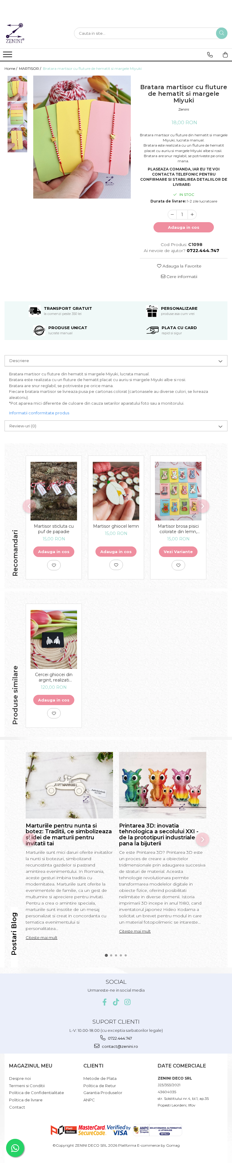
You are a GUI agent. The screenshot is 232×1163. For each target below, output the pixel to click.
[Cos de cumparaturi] (225, 55)
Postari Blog (14, 933)
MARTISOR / (30, 68)
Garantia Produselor (102, 1092)
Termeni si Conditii (27, 1085)
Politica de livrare (26, 1099)
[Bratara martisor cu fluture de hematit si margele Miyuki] (82, 137)
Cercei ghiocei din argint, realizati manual (53, 677)
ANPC (89, 1099)
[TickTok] (116, 1002)
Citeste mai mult (41, 937)
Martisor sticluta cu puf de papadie (54, 528)
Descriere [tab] (19, 360)
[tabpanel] (82, 137)
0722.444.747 (119, 1038)
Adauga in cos (183, 227)
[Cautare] (221, 33)
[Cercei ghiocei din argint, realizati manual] (54, 639)
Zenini (183, 109)
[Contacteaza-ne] (210, 55)
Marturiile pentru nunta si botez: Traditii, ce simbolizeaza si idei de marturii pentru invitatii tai (69, 834)
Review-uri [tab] (22, 425)
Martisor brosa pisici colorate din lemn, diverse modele (178, 528)
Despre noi (20, 1078)
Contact (17, 1107)
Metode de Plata (100, 1078)
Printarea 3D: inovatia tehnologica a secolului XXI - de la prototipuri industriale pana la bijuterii (158, 834)
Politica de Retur (99, 1085)
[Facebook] (104, 1002)
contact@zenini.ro (119, 1046)
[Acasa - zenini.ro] (35, 33)
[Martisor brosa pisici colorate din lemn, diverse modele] (178, 491)
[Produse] (8, 56)
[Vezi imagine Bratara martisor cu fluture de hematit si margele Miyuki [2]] (17, 139)
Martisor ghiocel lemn (116, 526)
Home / (11, 68)
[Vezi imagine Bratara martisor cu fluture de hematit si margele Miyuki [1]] (17, 114)
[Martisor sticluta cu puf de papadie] (54, 491)
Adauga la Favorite (181, 266)
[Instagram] (127, 1002)
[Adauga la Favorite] (54, 565)
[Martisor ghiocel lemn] (116, 491)
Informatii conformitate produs (39, 412)
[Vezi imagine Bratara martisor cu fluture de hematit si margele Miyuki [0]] (17, 88)
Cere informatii (181, 276)
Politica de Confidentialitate (36, 1092)
